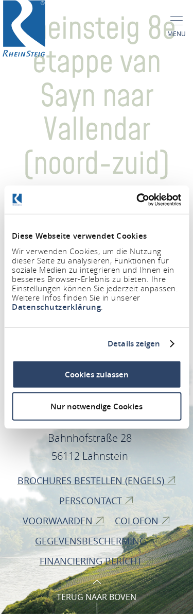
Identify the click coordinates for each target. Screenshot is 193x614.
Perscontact (92, 500)
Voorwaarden (59, 521)
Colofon (138, 521)
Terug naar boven (96, 597)
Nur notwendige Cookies (96, 406)
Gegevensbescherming (92, 541)
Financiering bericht (92, 561)
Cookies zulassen (97, 374)
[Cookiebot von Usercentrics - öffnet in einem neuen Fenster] (137, 199)
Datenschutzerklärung (56, 306)
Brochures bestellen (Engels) (92, 480)
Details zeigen (134, 344)
